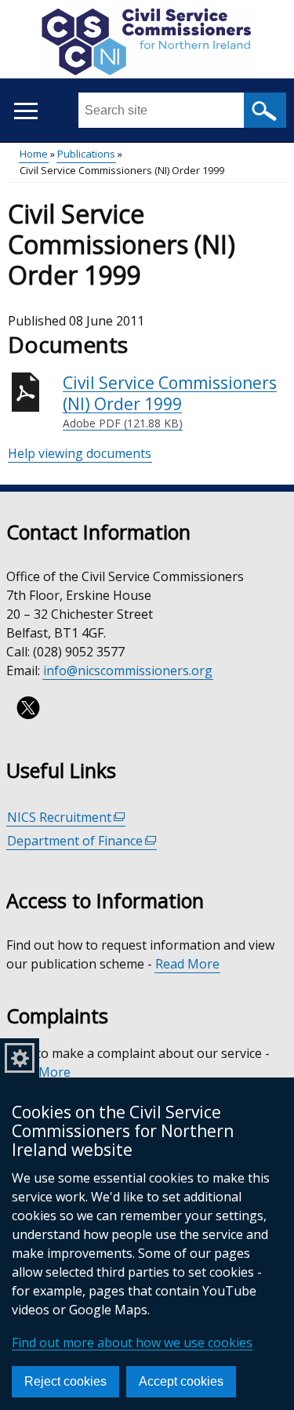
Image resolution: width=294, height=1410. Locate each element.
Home (34, 154)
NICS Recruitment (66, 818)
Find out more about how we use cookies (132, 1342)
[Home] (147, 44)
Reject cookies (65, 1381)
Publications (86, 154)
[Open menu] (25, 111)
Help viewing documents (79, 453)
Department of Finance (82, 841)
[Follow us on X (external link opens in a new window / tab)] (28, 707)
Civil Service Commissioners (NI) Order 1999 (170, 401)
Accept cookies (181, 1381)
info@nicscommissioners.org (127, 670)
